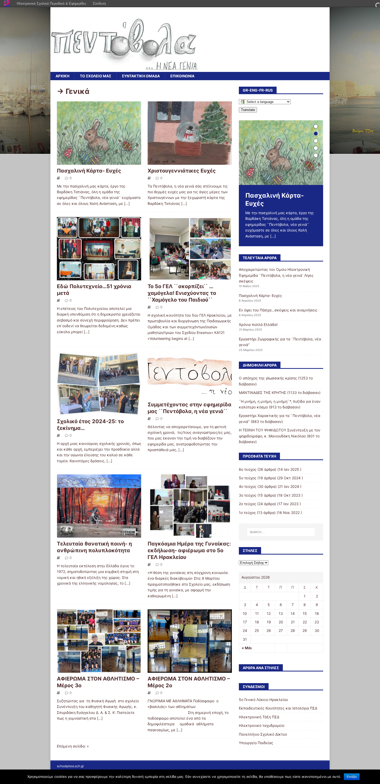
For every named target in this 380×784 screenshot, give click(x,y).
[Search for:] (281, 532)
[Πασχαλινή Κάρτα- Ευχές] (99, 161)
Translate (248, 110)
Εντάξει (352, 777)
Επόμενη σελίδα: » (73, 746)
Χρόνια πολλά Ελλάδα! (258, 324)
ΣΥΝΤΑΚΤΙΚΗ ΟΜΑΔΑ (141, 76)
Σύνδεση (99, 3)
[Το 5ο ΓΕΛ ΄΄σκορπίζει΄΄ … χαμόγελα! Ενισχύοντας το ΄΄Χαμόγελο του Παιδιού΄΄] (190, 277)
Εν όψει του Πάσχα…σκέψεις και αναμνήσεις (278, 310)
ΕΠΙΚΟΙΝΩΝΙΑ (182, 76)
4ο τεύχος (247, 486)
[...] (127, 203)
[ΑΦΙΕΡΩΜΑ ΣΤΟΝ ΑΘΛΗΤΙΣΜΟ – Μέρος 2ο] (190, 670)
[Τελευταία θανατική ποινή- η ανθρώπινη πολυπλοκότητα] (99, 535)
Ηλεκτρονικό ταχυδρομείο (261, 725)
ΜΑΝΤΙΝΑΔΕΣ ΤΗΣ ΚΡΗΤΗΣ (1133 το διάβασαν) (280, 392)
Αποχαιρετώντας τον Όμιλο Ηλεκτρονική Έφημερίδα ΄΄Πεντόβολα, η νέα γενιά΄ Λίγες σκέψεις (276, 275)
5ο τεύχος (247, 478)
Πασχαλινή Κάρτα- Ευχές (89, 171)
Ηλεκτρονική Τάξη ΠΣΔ (259, 717)
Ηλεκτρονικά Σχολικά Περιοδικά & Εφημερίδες (51, 3)
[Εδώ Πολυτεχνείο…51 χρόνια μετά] (99, 277)
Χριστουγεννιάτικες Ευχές (182, 171)
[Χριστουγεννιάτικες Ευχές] (190, 161)
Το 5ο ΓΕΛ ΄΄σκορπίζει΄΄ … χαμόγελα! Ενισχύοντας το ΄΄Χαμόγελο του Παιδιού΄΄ (182, 293)
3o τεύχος (247, 495)
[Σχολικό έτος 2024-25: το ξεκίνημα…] (99, 412)
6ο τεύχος (247, 469)
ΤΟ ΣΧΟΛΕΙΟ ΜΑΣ (95, 76)
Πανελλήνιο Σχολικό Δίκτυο (263, 734)
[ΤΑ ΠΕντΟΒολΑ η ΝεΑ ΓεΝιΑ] (124, 69)
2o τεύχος (247, 504)
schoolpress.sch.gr (70, 766)
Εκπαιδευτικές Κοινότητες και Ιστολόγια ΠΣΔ (278, 708)
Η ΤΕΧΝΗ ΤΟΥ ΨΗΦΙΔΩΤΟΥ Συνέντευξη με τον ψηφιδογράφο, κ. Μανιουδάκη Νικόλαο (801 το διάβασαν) (279, 436)
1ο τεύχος (247, 512)
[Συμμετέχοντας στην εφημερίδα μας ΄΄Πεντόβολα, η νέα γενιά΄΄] (190, 395)
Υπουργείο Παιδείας (256, 743)
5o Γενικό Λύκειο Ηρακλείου (263, 699)
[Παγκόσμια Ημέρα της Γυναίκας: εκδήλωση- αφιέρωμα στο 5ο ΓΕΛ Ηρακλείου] (190, 535)
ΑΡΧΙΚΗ (62, 76)
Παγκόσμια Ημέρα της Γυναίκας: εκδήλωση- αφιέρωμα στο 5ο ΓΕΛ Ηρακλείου (189, 550)
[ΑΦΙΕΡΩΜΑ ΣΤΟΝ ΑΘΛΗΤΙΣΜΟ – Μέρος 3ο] (99, 670)
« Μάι (247, 648)
